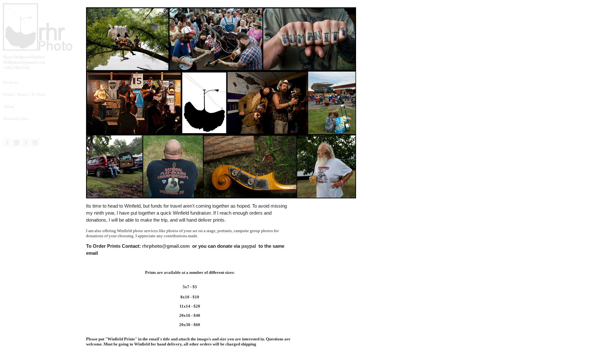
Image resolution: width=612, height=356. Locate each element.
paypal (249, 246)
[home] (43, 27)
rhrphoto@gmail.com (166, 246)
